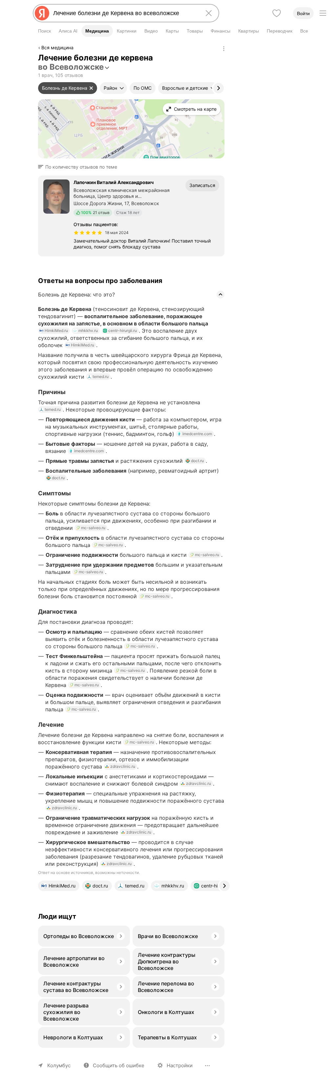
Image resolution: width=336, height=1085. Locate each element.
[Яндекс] (42, 13)
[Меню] (322, 13)
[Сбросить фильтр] (91, 88)
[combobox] (124, 13)
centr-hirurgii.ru (122, 330)
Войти (303, 13)
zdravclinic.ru (122, 766)
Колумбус (59, 1065)
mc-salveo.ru (93, 527)
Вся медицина (57, 47)
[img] (88, 232)
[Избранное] (276, 13)
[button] (79, 167)
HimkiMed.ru (56, 330)
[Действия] (223, 49)
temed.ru (101, 376)
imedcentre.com (197, 433)
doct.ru (197, 460)
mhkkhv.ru (88, 330)
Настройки (180, 1065)
